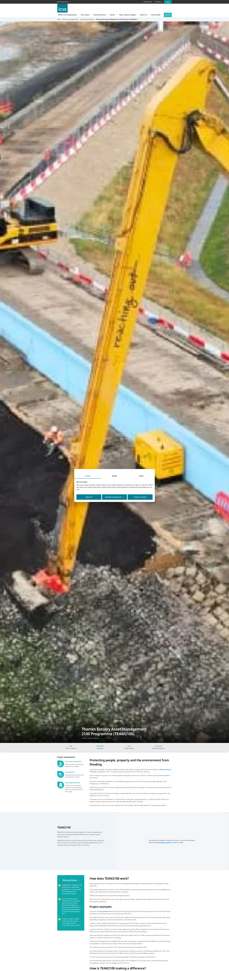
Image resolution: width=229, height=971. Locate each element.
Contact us (158, 2)
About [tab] (141, 476)
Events (112, 15)
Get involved (155, 15)
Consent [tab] (88, 476)
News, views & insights (127, 15)
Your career (85, 15)
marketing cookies (164, 842)
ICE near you (148, 2)
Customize (114, 497)
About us (143, 15)
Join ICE (167, 15)
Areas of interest (99, 15)
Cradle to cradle (67, 919)
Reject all (89, 497)
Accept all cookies (140, 497)
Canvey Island (103, 911)
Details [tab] (114, 476)
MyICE (168, 2)
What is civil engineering (67, 15)
